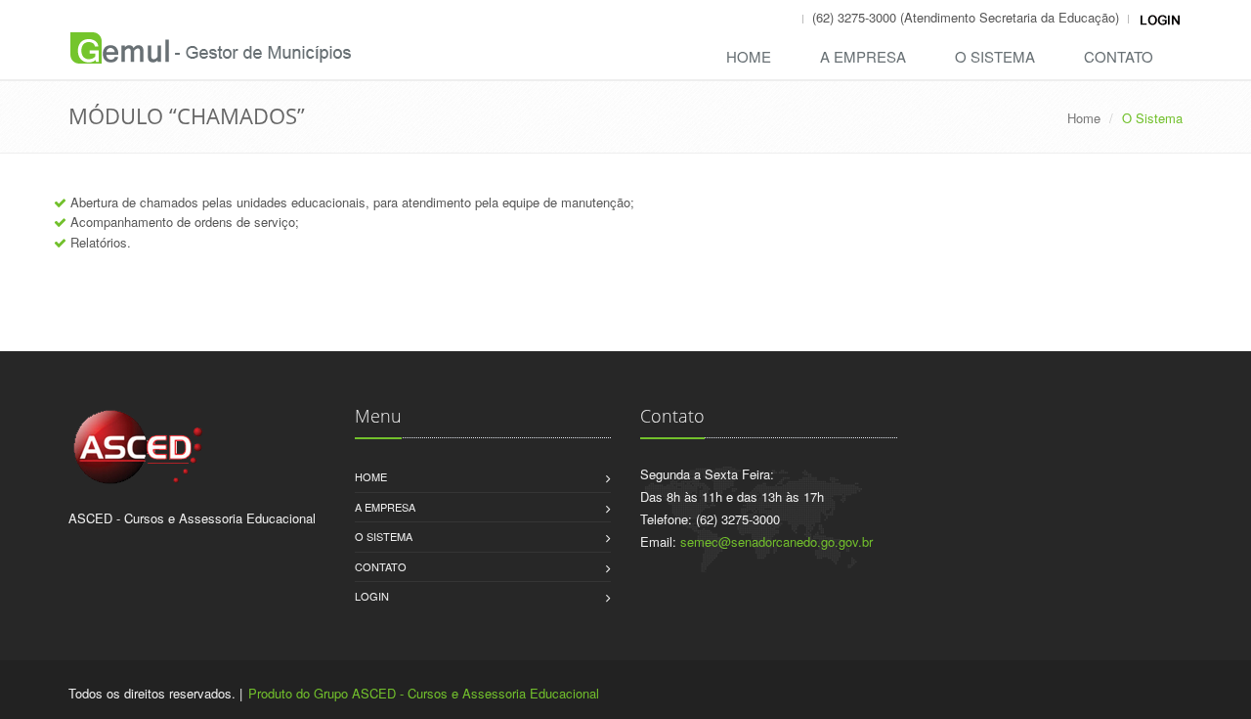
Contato (1118, 56)
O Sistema (995, 56)
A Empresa (863, 56)
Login (372, 596)
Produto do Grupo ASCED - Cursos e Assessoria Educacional (423, 693)
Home (748, 56)
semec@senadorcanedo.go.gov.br (776, 541)
